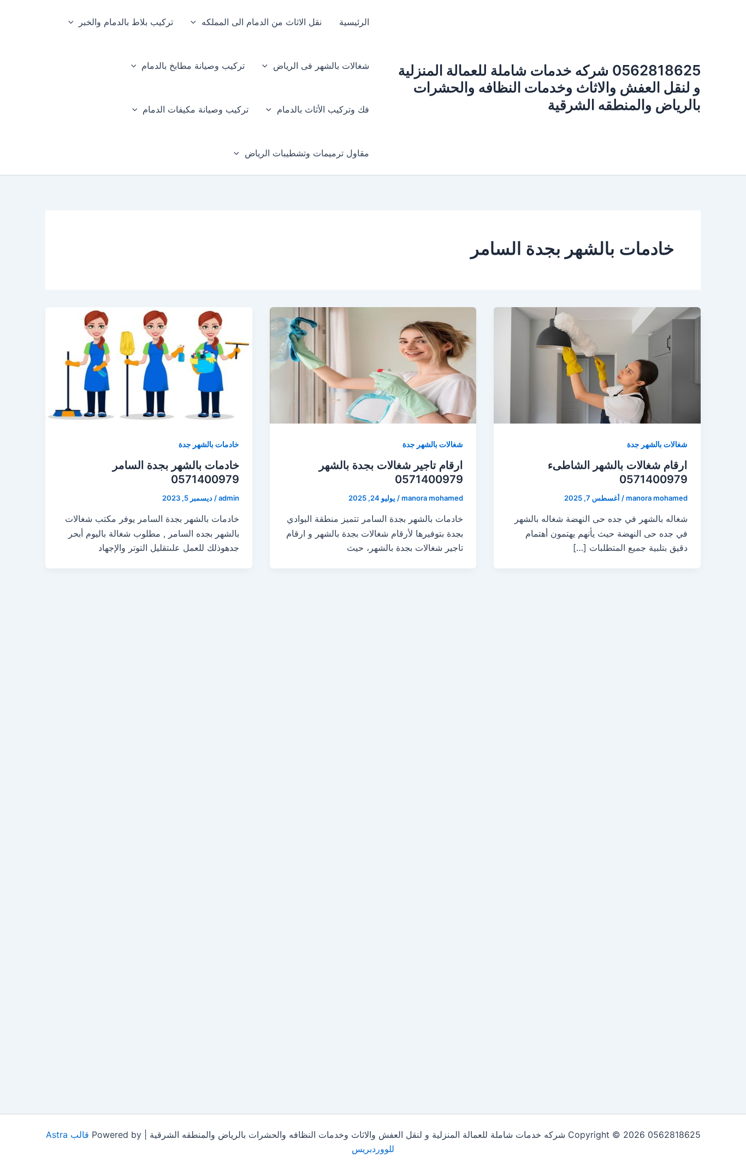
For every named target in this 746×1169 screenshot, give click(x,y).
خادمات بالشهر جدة (209, 444)
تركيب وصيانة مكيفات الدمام (195, 109)
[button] (196, 22)
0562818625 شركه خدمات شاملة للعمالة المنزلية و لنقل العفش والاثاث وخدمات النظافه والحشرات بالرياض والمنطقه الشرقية (549, 87)
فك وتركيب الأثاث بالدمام (323, 109)
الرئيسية (354, 21)
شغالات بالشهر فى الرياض (321, 65)
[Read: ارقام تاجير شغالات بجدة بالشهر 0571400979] (373, 364)
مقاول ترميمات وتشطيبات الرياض (307, 153)
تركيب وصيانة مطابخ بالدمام (193, 65)
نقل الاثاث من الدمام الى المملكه (262, 21)
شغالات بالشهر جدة (657, 444)
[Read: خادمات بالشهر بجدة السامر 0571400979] (148, 364)
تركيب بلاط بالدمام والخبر (126, 21)
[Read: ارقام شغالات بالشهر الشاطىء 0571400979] (597, 364)
